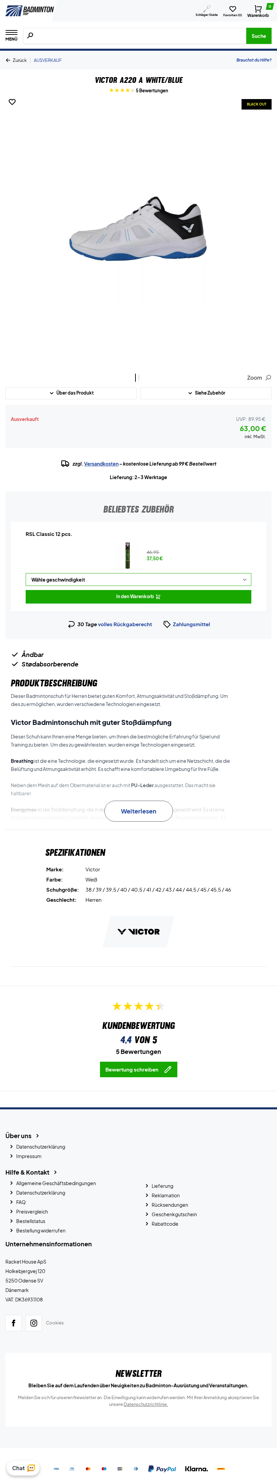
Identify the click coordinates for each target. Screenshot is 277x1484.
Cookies (55, 1323)
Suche (259, 36)
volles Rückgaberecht (125, 624)
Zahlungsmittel (191, 624)
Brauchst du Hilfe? (254, 60)
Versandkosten (101, 464)
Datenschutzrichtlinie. (146, 1404)
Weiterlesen (138, 811)
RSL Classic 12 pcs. (49, 534)
